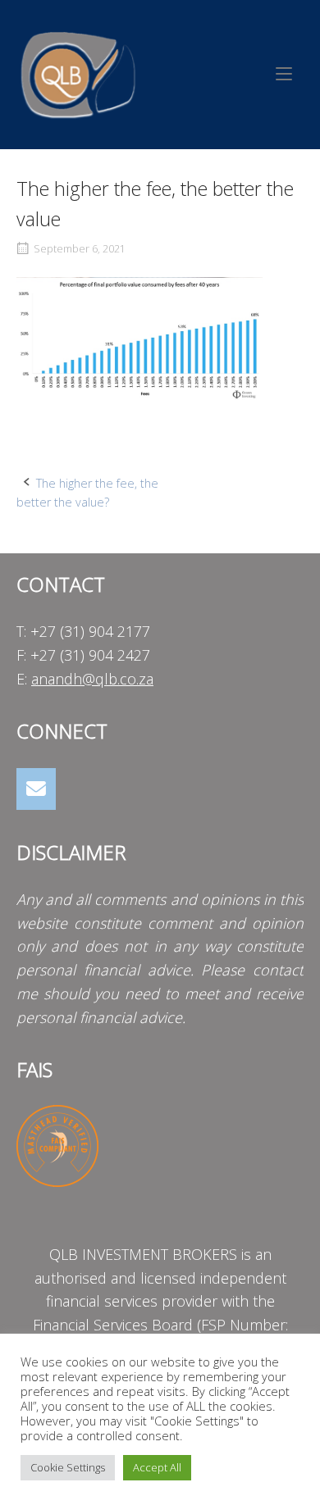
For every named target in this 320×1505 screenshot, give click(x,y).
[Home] (77, 72)
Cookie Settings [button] (67, 1467)
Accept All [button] (157, 1467)
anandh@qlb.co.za (92, 679)
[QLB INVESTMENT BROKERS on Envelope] (36, 789)
